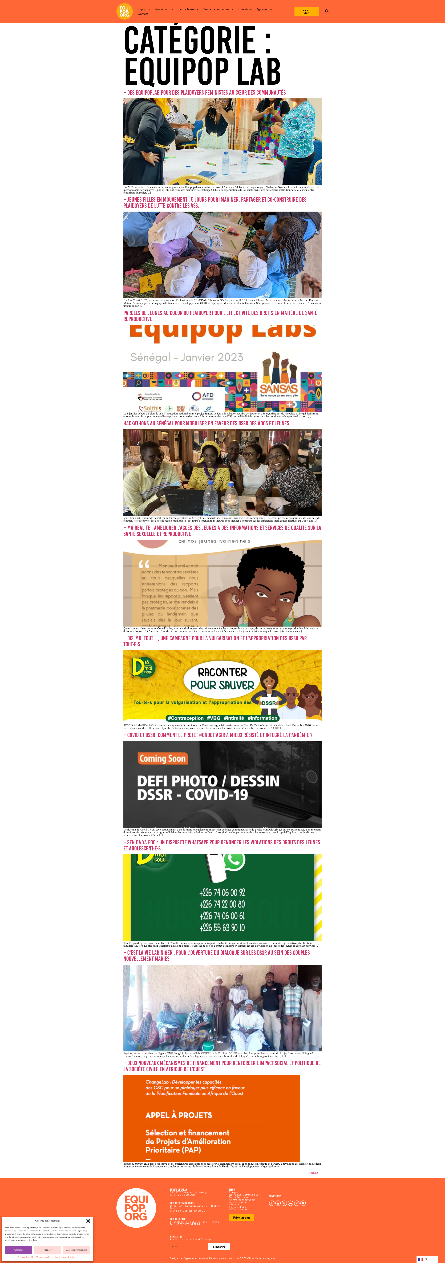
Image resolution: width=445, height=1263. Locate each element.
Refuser (47, 1250)
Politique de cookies (26, 1257)
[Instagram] (297, 1203)
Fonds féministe (188, 9)
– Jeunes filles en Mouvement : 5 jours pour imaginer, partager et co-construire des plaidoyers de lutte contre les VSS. (214, 202)
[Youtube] (303, 1203)
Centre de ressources (216, 9)
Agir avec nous (266, 9)
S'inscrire (219, 1246)
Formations (245, 9)
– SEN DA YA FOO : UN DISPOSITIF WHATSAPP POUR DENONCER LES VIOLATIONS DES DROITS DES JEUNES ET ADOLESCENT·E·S (221, 845)
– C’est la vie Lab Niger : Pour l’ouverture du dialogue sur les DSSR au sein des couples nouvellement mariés (216, 955)
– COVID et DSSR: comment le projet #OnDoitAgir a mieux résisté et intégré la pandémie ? (218, 735)
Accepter (18, 1250)
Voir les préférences (76, 1250)
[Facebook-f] (271, 1203)
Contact (143, 13)
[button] (88, 1221)
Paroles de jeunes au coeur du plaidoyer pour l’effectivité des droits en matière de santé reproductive (220, 316)
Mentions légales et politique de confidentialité (55, 1257)
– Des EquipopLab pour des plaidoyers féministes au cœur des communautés (204, 92)
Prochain (315, 1173)
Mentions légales (265, 1258)
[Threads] (284, 1203)
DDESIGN (245, 1258)
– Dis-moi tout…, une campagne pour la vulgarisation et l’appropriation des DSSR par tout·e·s (215, 641)
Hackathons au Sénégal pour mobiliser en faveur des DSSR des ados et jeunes (206, 423)
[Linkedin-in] (290, 1203)
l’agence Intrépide (194, 1258)
